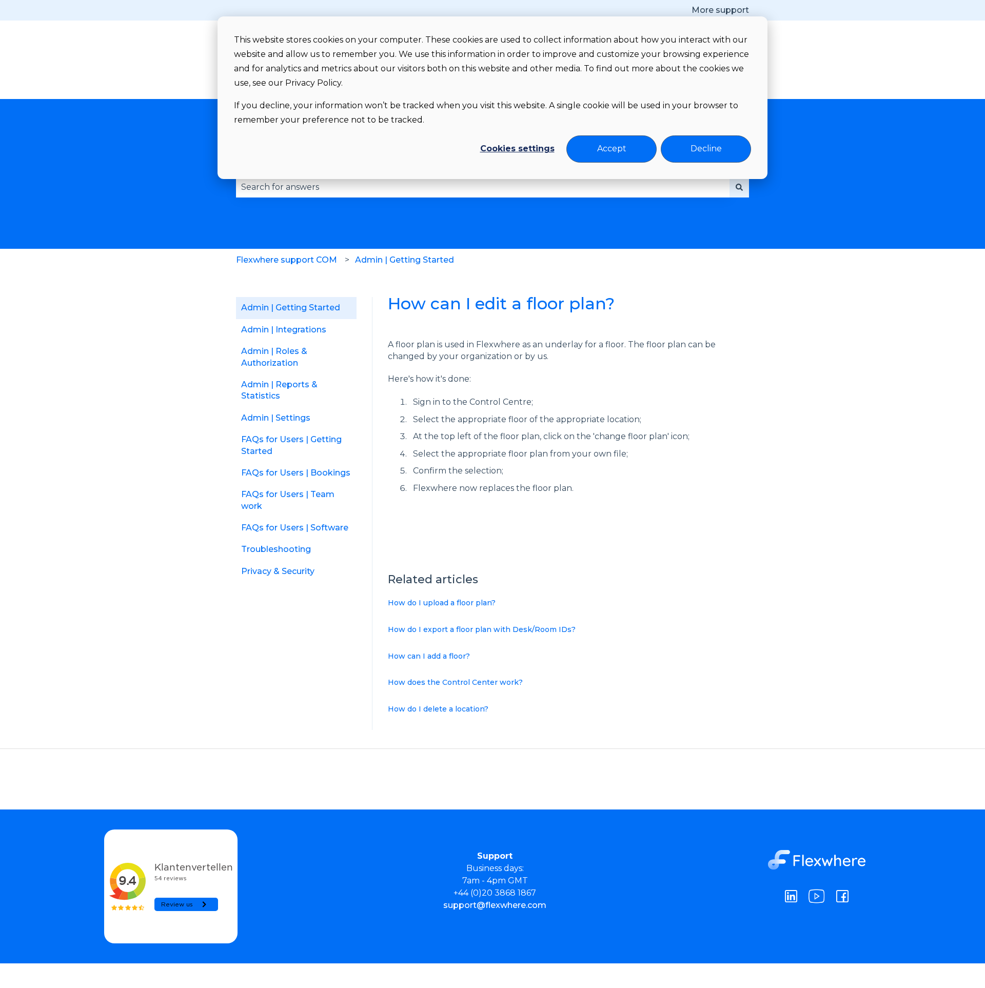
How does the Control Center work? (455, 682)
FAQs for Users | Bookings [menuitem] (295, 473)
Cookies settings (517, 148)
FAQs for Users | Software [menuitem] (294, 527)
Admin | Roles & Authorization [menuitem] (274, 356)
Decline (706, 148)
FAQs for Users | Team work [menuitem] (287, 499)
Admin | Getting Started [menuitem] (290, 307)
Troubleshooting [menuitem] (276, 549)
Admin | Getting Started (404, 260)
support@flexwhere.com (494, 905)
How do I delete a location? (438, 709)
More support (720, 10)
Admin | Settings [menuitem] (275, 418)
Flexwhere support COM (286, 260)
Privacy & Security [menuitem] (277, 571)
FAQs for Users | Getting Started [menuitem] (291, 445)
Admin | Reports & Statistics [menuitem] (279, 390)
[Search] (739, 187)
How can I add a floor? (429, 656)
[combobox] (483, 187)
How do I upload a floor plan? (442, 602)
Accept (611, 148)
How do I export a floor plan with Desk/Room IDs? (482, 629)
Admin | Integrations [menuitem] (283, 329)
